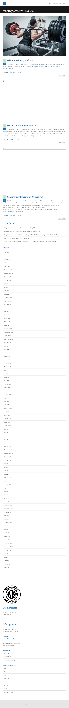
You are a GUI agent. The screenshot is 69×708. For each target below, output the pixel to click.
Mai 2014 (6, 557)
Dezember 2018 (8, 450)
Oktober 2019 (7, 425)
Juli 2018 (6, 463)
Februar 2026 (7, 263)
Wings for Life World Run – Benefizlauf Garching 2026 (20, 228)
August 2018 (7, 460)
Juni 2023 (6, 349)
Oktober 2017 (7, 484)
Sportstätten (7, 682)
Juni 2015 (6, 533)
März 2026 (7, 259)
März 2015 (7, 536)
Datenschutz (7, 656)
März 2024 (7, 318)
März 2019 (7, 443)
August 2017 (7, 488)
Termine (6, 675)
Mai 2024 (6, 311)
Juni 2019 (6, 432)
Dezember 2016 (8, 505)
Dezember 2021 (8, 391)
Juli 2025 (6, 283)
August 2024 (7, 304)
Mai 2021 (6, 401)
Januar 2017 (7, 502)
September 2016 (8, 509)
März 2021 (7, 405)
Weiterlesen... (62, 75)
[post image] (34, 36)
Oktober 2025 (7, 277)
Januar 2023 (7, 360)
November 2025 (8, 273)
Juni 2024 (6, 308)
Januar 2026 (7, 266)
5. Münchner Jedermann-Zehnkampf (25, 196)
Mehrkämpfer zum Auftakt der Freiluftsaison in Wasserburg (22, 231)
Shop (5, 688)
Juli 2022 (6, 370)
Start (5, 668)
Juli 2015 (6, 529)
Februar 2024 (7, 322)
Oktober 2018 (7, 457)
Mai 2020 (6, 412)
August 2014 (7, 550)
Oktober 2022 (7, 367)
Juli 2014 (6, 554)
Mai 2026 (6, 252)
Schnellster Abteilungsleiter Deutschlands (16, 238)
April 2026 (6, 256)
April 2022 (6, 380)
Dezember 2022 (8, 363)
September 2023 (8, 339)
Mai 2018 (6, 470)
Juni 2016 (6, 515)
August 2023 (7, 342)
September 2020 (8, 408)
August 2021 (7, 398)
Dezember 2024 (8, 297)
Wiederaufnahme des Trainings (22, 125)
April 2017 (6, 495)
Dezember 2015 (8, 522)
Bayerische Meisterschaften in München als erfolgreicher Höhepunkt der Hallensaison (30, 241)
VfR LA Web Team (10, 72)
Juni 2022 (6, 374)
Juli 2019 (6, 429)
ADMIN (33, 704)
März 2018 (7, 474)
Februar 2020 (7, 418)
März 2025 (7, 294)
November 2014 (8, 547)
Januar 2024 (7, 325)
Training (6, 672)
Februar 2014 (7, 564)
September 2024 (8, 301)
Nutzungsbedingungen (10, 660)
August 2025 (7, 280)
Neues (19, 72)
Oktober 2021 (7, 394)
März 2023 (7, 356)
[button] (4, 3)
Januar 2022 (7, 387)
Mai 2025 (6, 290)
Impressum (7, 653)
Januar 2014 (7, 567)
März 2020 (7, 415)
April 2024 (6, 315)
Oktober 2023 (7, 335)
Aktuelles (6, 678)
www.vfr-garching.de (8, 645)
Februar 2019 (7, 446)
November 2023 (8, 332)
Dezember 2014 (8, 543)
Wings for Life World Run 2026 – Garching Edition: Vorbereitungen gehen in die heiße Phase (31, 235)
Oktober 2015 (7, 526)
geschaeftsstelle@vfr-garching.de (11, 643)
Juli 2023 (6, 346)
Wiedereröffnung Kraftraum (21, 60)
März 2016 (7, 519)
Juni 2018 (6, 467)
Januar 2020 (7, 422)
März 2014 (7, 560)
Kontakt (6, 685)
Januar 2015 (7, 540)
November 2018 (8, 453)
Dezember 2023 (8, 329)
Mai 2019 (6, 436)
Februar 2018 (7, 477)
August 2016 (7, 512)
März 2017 (7, 498)
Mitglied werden (8, 692)
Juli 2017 (6, 491)
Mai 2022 (6, 377)
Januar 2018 (7, 481)
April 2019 (6, 439)
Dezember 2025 (8, 270)
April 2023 (6, 353)
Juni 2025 (6, 287)
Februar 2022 (7, 384)
